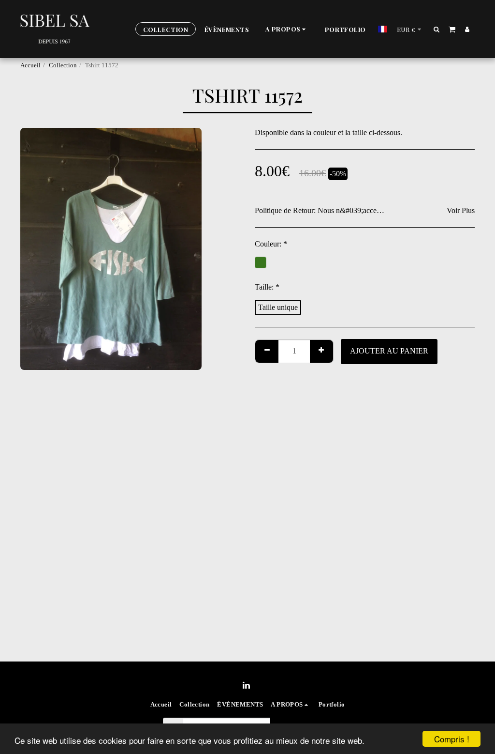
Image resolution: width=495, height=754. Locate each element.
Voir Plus (461, 210)
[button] (287, 29)
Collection (63, 65)
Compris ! (451, 739)
